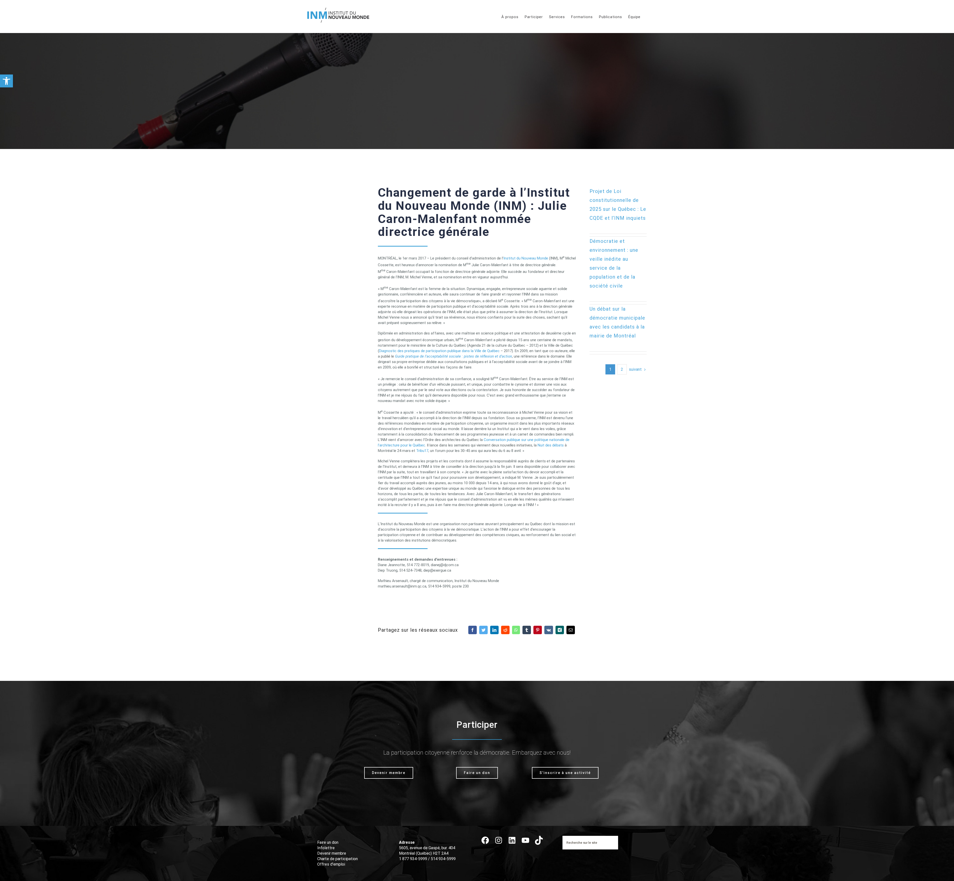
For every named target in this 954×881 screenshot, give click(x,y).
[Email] (570, 630)
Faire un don (327, 842)
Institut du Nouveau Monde (525, 258)
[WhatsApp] (516, 630)
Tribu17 (422, 450)
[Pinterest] (537, 630)
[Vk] (548, 630)
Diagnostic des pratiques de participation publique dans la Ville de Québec (439, 351)
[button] (6, 80)
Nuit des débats (551, 445)
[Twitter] (483, 630)
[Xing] (560, 630)
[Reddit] (505, 630)
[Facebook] (472, 630)
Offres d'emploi (331, 864)
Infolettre (326, 847)
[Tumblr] (526, 630)
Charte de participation (337, 858)
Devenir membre (331, 853)
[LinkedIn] (494, 630)
